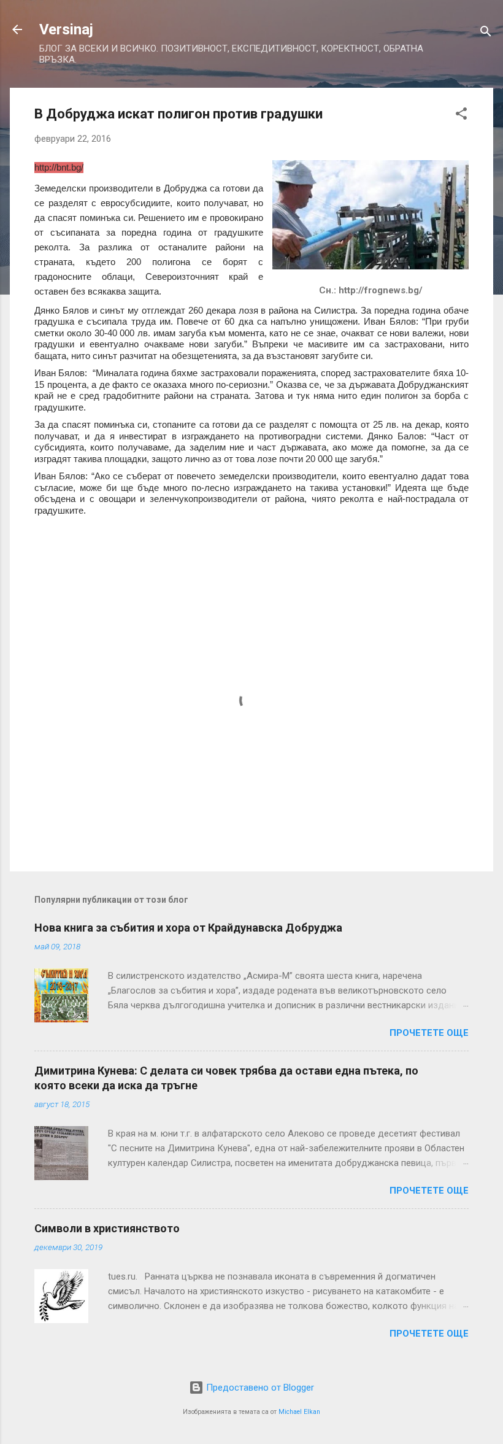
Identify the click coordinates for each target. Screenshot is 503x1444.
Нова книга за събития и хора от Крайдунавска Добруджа (188, 927)
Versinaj (66, 29)
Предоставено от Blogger (259, 1387)
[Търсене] (485, 33)
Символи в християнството (107, 1228)
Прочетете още (429, 1032)
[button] (461, 115)
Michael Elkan (299, 1412)
